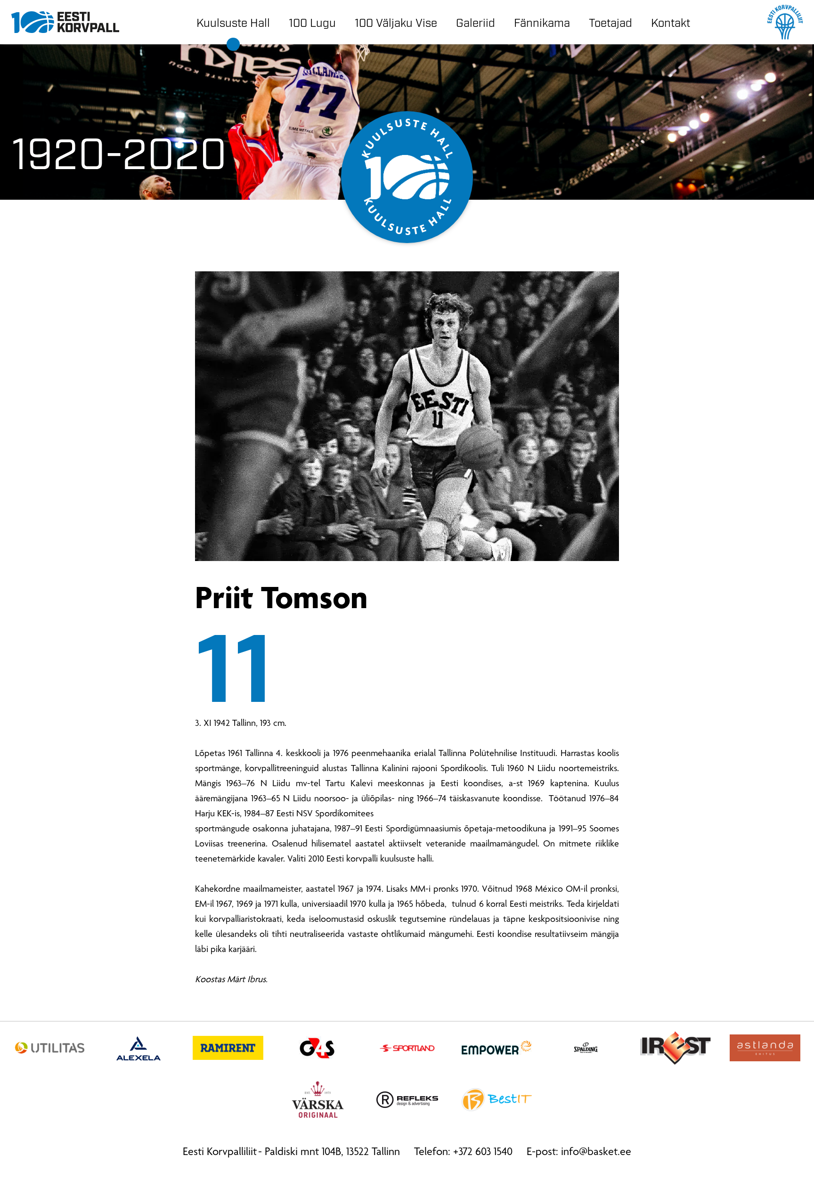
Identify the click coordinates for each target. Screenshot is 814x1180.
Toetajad (610, 22)
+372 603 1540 (483, 1152)
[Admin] (3, 7)
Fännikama (542, 22)
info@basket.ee (596, 1152)
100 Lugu (312, 22)
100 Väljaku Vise (396, 22)
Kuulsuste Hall (233, 22)
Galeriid (475, 22)
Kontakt (670, 22)
